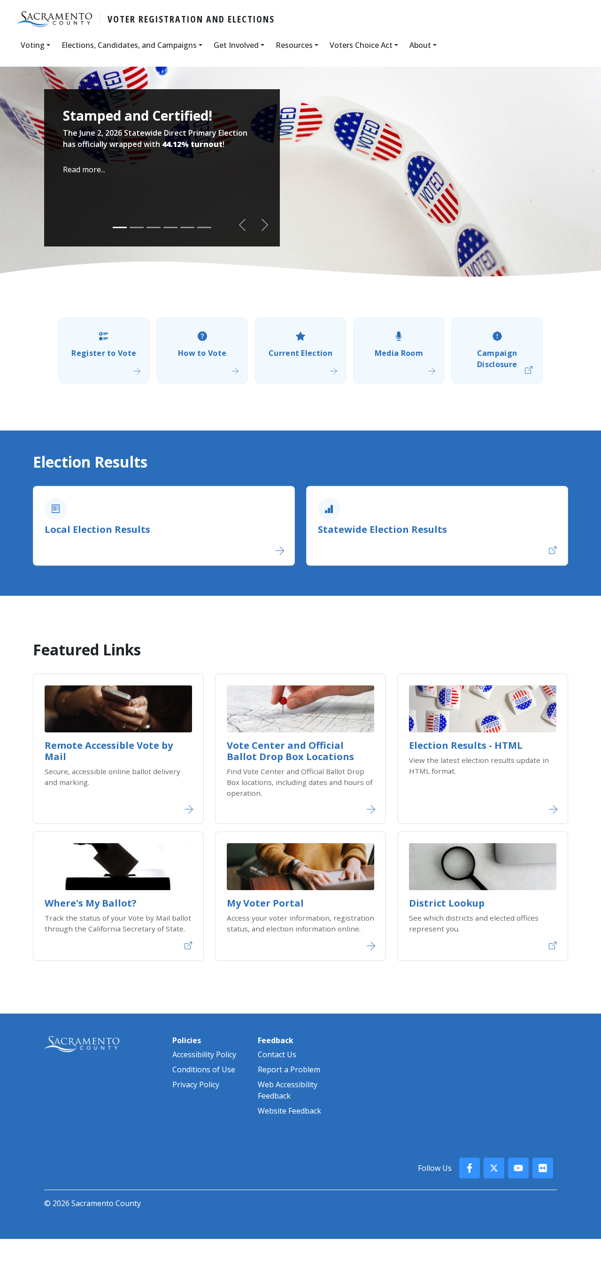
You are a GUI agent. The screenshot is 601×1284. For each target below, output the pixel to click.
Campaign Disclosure (497, 358)
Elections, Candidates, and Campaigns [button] (129, 45)
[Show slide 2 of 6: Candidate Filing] (137, 227)
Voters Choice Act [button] (361, 45)
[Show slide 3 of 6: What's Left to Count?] (153, 227)
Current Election (300, 353)
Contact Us (277, 1054)
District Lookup (447, 903)
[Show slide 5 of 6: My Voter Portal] (187, 227)
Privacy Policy (195, 1084)
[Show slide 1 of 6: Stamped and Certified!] (120, 227)
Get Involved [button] (236, 45)
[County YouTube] (518, 1168)
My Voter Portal (265, 903)
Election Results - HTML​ (466, 745)
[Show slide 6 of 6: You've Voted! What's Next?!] (204, 227)
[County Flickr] (542, 1168)
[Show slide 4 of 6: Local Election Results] (170, 227)
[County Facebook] (469, 1168)
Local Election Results (97, 529)
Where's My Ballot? (91, 903)
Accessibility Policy (204, 1054)
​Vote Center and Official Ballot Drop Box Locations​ (290, 751)
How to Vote (202, 353)
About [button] (420, 45)
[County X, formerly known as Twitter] (494, 1168)
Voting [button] (33, 45)
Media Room (399, 353)
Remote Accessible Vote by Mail (109, 751)
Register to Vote (103, 353)
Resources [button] (294, 45)
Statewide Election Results (382, 529)
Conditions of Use (203, 1069)
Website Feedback (289, 1111)
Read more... (84, 169)
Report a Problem (289, 1069)
